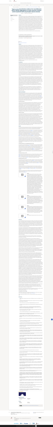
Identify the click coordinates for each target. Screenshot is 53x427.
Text (11, 16)
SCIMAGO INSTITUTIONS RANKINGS (28, 13)
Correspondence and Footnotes (22, 42)
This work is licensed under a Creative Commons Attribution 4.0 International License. (30, 405)
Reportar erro (52, 151)
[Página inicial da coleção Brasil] (11, 418)
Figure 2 (22, 168)
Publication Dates (12, 19)
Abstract (12, 15)
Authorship (22, 13)
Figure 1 (32, 130)
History (11, 20)
